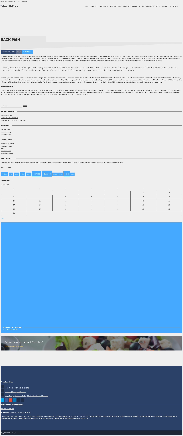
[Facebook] (6, 401)
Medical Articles (6, 146)
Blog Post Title (6, 115)
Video (72, 174)
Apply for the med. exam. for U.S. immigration (125, 6)
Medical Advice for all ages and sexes (13, 120)
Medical (55, 174)
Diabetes (16, 174)
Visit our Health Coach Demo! (14, 346)
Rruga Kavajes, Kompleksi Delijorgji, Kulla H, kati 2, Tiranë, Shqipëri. (26, 396)
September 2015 (6, 134)
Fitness (36, 173)
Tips (66, 173)
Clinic (11, 174)
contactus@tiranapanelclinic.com (15, 392)
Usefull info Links (7, 153)
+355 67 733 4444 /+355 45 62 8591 (17, 388)
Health (47, 173)
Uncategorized (6, 151)
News (2, 148)
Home (86, 6)
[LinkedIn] (14, 401)
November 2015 (6, 132)
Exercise (28, 174)
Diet (22, 174)
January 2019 (5, 129)
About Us (94, 6)
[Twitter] (2, 401)
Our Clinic (103, 6)
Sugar (60, 174)
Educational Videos (7, 143)
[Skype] (18, 401)
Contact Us (166, 6)
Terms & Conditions (7, 409)
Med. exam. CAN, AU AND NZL (151, 6)
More (175, 6)
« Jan (2, 218)
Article (4, 174)
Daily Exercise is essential (9, 118)
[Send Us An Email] (22, 401)
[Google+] (10, 401)
